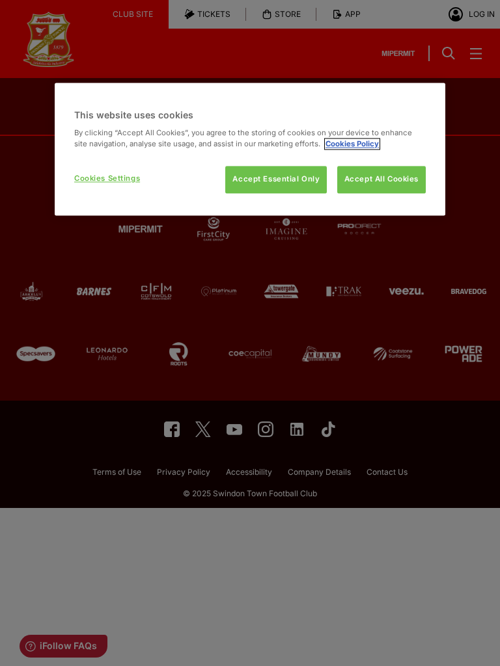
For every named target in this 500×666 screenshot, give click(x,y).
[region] (250, 149)
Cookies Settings (107, 178)
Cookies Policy (352, 144)
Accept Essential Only (276, 179)
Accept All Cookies (381, 179)
